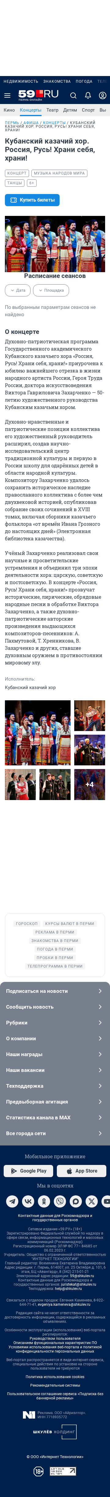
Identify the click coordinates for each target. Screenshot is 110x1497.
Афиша (31, 123)
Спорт (88, 110)
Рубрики (17, 1023)
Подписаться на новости (37, 991)
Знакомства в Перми (55, 941)
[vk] (28, 1201)
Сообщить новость (29, 1007)
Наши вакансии (25, 1070)
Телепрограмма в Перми (55, 966)
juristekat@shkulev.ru (78, 1284)
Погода (84, 81)
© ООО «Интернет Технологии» (55, 1456)
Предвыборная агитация (37, 1102)
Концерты (31, 110)
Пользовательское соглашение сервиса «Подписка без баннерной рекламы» (55, 1396)
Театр (52, 110)
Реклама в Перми (55, 932)
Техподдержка (24, 1086)
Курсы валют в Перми (69, 924)
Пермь (12, 123)
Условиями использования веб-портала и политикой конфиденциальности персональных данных (55, 1349)
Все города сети (26, 1133)
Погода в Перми (55, 949)
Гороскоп (27, 924)
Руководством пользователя (55, 1338)
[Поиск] (73, 95)
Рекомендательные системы (55, 1385)
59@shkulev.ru (82, 1276)
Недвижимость (21, 81)
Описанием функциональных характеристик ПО (55, 1343)
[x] (92, 1201)
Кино (9, 110)
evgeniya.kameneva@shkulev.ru (64, 1304)
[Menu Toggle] (7, 95)
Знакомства (57, 81)
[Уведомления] (88, 95)
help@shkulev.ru (68, 1289)
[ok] (44, 1201)
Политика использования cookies (55, 1377)
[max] (76, 1201)
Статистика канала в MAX (38, 1117)
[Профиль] (102, 95)
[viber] (60, 1201)
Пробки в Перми (55, 958)
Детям (70, 110)
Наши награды (24, 1054)
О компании (21, 1038)
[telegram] (12, 1201)
